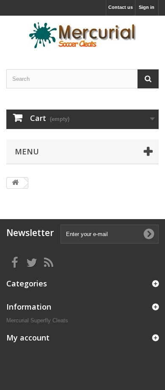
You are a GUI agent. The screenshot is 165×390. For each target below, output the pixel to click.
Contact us (120, 7)
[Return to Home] (15, 183)
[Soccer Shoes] (82, 35)
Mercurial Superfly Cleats (37, 320)
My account (28, 337)
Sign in (146, 7)
